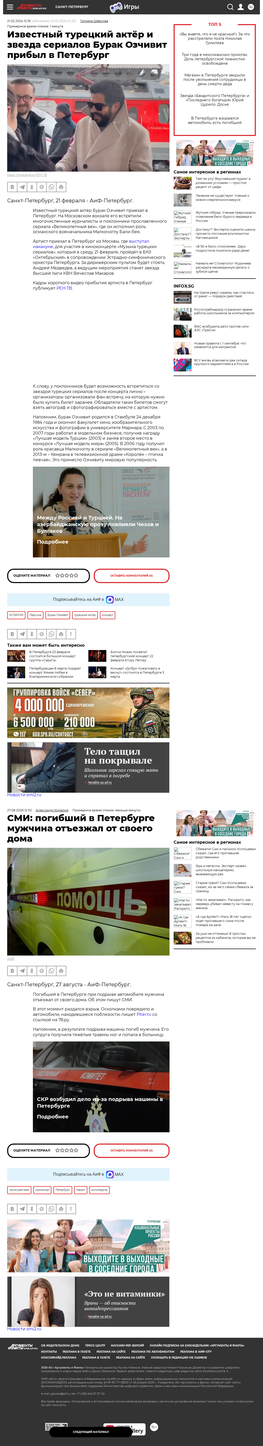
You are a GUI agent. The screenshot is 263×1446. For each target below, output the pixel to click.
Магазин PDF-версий (127, 1345)
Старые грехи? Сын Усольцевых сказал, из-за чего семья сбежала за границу (224, 887)
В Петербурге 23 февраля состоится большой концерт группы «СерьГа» (52, 656)
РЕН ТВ (64, 288)
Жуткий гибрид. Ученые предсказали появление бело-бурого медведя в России (226, 217)
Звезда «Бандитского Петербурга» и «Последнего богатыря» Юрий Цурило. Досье (214, 100)
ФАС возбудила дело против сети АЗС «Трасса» (221, 328)
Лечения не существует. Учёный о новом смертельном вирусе (222, 198)
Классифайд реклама (58, 1357)
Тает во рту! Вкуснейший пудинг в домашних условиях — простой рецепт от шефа (223, 183)
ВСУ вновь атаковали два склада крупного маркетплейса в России (221, 362)
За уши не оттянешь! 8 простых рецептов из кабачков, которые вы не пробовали (226, 938)
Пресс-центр (95, 1345)
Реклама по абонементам (153, 1351)
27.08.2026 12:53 (19, 810)
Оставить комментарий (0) (131, 575)
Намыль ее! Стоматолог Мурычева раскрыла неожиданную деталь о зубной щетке (223, 267)
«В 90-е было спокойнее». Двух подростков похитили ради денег (223, 248)
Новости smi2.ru (24, 794)
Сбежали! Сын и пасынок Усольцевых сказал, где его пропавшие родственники (226, 853)
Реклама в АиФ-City (196, 1351)
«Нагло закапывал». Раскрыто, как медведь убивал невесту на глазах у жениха (224, 904)
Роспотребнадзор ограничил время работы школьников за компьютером (224, 311)
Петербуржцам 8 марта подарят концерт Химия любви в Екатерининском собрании (55, 672)
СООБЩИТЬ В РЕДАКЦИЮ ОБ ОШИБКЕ (179, 1357)
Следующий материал (91, 1432)
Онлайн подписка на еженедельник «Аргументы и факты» (197, 1345)
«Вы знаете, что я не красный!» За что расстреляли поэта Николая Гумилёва (215, 38)
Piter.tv (144, 1014)
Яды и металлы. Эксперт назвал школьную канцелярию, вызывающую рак (221, 870)
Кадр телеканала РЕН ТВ (27, 175)
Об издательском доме (60, 1345)
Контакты (49, 1351)
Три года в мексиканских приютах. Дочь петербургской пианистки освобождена (215, 59)
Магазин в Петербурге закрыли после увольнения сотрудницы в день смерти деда (214, 79)
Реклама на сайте (111, 1351)
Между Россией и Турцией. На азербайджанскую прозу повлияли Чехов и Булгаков (98, 524)
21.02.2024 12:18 (19, 21)
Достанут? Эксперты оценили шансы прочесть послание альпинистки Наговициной (225, 234)
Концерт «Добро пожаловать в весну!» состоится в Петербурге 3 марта (137, 672)
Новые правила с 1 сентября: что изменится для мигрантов (220, 345)
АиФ (10, 959)
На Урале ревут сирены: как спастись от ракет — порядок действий (224, 294)
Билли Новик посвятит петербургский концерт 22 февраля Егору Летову (131, 656)
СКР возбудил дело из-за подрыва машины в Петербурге (100, 1102)
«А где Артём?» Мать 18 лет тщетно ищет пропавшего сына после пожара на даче (223, 921)
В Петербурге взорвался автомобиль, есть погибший (215, 120)
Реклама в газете (77, 1351)
